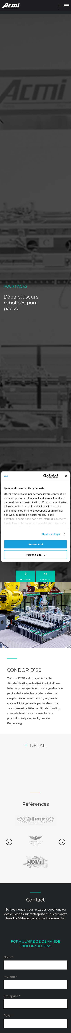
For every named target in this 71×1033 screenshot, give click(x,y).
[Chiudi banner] (66, 476)
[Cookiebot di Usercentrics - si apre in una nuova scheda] (44, 476)
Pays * (8, 1015)
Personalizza (33, 554)
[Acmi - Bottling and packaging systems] (11, 5)
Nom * (8, 957)
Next (62, 842)
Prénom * (10, 976)
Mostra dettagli (51, 533)
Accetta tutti (35, 544)
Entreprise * (12, 996)
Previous (9, 842)
